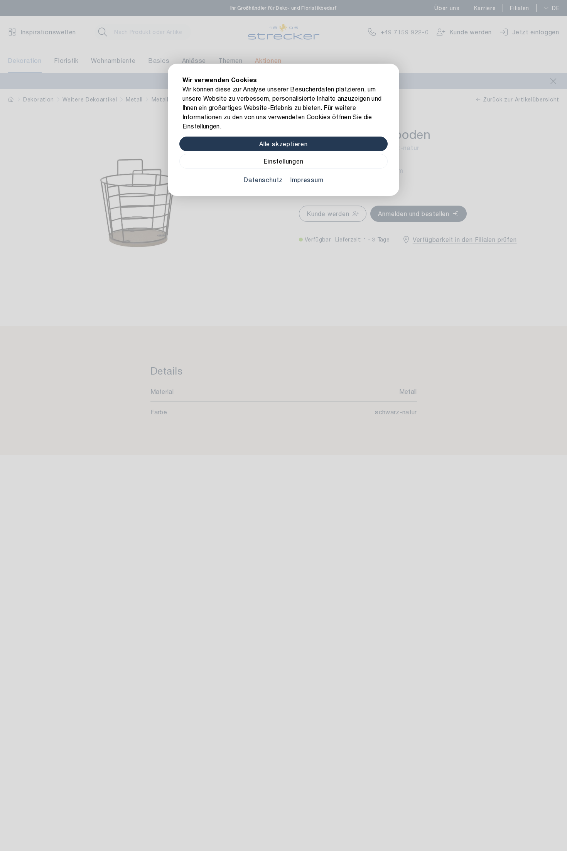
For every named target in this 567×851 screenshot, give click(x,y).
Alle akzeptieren (283, 143)
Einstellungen (283, 161)
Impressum (306, 179)
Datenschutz (263, 179)
